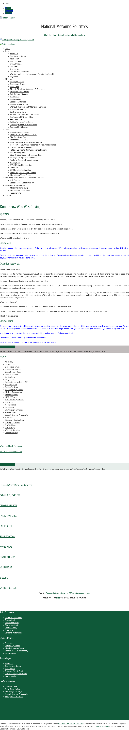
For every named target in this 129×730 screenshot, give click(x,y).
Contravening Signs (18, 112)
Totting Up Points (12, 422)
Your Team (14, 58)
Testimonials (15, 193)
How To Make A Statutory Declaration (26, 142)
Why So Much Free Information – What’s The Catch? (32, 74)
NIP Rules (9, 402)
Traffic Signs (10, 427)
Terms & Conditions (13, 617)
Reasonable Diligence (19, 127)
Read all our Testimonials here (11, 451)
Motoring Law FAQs (13, 691)
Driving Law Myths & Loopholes (23, 157)
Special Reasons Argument (21, 147)
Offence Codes (11, 686)
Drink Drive (14, 86)
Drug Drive (9, 379)
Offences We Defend (14, 671)
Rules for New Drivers (19, 91)
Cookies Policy (11, 627)
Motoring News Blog (19, 187)
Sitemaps (9, 630)
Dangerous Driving (17, 84)
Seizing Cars (15, 162)
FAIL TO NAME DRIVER (9, 515)
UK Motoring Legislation (20, 170)
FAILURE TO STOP (7, 536)
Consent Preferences (14, 632)
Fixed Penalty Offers (14, 389)
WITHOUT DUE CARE (8, 587)
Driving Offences (17, 81)
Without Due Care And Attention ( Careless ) (28, 107)
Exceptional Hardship (14, 696)
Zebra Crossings (11, 432)
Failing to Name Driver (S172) (17, 382)
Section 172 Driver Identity (16, 650)
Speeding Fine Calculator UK (22, 182)
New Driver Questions (14, 399)
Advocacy (9, 361)
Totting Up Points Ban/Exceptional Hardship (28, 150)
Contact (8, 195)
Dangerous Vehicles (18, 109)
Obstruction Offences (14, 410)
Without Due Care (12, 430)
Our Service (15, 69)
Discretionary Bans (18, 152)
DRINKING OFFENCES (8, 505)
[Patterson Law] (7, 17)
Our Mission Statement (20, 71)
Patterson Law (102, 726)
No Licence (14, 96)
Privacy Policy (10, 620)
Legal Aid (14, 76)
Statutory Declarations (15, 420)
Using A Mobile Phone (19, 104)
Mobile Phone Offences (15, 648)
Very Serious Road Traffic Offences (24, 114)
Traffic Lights (10, 425)
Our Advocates (16, 63)
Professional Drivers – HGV (21, 117)
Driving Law (10, 377)
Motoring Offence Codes (20, 175)
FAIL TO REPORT (6, 526)
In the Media (10, 676)
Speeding (8, 417)
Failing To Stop (11, 387)
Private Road (10, 412)
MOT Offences (11, 397)
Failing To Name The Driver (21, 122)
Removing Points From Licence (23, 172)
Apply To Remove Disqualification (24, 160)
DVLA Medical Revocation (21, 165)
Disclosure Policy (12, 625)
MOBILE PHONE (6, 546)
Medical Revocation (13, 392)
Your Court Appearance (19, 132)
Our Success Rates (18, 56)
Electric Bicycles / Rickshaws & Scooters (27, 89)
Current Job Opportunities (16, 673)
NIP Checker (15, 180)
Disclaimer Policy (12, 622)
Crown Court (10, 364)
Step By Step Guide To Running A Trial (25, 155)
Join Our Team (16, 61)
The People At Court (18, 137)
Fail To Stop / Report (19, 94)
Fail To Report (11, 384)
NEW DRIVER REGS (7, 557)
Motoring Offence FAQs (20, 190)
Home (7, 48)
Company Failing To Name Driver (23, 124)
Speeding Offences (18, 101)
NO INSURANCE (6, 567)
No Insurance (15, 99)
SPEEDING (4, 577)
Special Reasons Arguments (16, 415)
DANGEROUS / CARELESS (10, 495)
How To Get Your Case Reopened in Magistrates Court (33, 144)
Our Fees (14, 66)
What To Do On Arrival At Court (23, 134)
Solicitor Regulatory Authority (70, 723)
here (58, 597)
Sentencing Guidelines (19, 139)
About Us (14, 53)
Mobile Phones (11, 394)
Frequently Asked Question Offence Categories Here (68, 593)
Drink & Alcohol (11, 374)
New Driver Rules (12, 689)
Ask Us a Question (7, 347)
